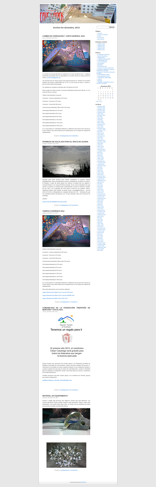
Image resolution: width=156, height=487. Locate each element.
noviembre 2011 (101, 211)
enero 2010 (100, 241)
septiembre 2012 (102, 198)
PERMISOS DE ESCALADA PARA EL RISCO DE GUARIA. (65, 142)
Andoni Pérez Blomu (102, 56)
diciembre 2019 (101, 124)
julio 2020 (100, 116)
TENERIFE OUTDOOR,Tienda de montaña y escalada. (105, 83)
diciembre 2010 (101, 228)
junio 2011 (100, 219)
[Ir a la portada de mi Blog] (78, 12)
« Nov (97, 101)
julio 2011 (100, 217)
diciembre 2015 (101, 149)
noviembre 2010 (101, 229)
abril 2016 (100, 145)
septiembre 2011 (102, 214)
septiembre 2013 (102, 180)
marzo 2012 (100, 205)
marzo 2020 (100, 121)
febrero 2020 (101, 122)
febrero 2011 (101, 225)
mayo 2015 (100, 153)
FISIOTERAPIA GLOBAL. (104, 74)
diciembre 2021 (101, 112)
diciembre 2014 (101, 161)
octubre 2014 (101, 164)
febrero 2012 (101, 207)
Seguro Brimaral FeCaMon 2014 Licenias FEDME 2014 (58, 295)
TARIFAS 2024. (101, 46)
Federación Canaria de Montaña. (106, 68)
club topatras (101, 63)
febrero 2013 (101, 191)
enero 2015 (100, 159)
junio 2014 (100, 168)
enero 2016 (100, 147)
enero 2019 (100, 127)
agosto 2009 (101, 248)
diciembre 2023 (101, 109)
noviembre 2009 (101, 244)
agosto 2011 (101, 216)
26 (105, 97)
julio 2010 (100, 234)
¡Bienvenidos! (101, 39)
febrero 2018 (101, 133)
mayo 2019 (100, 125)
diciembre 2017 (101, 136)
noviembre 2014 (101, 162)
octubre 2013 (101, 179)
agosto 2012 (101, 199)
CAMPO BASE (101, 57)
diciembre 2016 (101, 140)
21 (110, 95)
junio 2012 (100, 201)
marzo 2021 (100, 113)
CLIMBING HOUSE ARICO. (104, 59)
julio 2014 (100, 167)
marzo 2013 (100, 189)
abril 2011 (100, 222)
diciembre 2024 (101, 107)
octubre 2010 (101, 231)
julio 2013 (100, 183)
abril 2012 (100, 204)
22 (112, 95)
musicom (100, 79)
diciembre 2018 (101, 128)
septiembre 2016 (102, 142)
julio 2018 (100, 131)
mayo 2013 (100, 186)
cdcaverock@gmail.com (54, 77)
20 (108, 95)
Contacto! (100, 33)
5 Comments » (74, 470)
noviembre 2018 (101, 130)
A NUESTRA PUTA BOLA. (103, 54)
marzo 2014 (100, 171)
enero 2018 (100, 134)
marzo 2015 (100, 156)
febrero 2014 (101, 173)
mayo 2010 (100, 237)
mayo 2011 (100, 220)
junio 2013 (100, 185)
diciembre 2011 (101, 210)
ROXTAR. (100, 80)
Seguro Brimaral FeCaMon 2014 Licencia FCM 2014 (57, 292)
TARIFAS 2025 (101, 45)
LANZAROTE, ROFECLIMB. (104, 77)
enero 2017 (100, 139)
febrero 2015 (101, 158)
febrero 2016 (101, 146)
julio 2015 (100, 152)
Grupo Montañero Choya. (104, 76)
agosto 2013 (101, 182)
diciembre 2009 (101, 243)
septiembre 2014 (102, 165)
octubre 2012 (101, 196)
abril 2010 (100, 238)
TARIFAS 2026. (101, 43)
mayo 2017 (100, 137)
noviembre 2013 (101, 177)
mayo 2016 (100, 143)
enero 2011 (100, 226)
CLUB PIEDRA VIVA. (103, 60)
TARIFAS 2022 (101, 49)
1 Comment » (74, 302)
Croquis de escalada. (103, 34)
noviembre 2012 (101, 195)
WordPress (83, 482)
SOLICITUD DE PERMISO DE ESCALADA (54, 202)
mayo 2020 (100, 118)
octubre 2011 (101, 213)
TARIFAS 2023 (101, 48)
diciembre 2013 (101, 176)
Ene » (100, 101)
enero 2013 (100, 192)
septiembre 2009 (102, 247)
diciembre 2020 (101, 115)
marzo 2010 (100, 240)
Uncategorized (64, 136)
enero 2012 (100, 208)
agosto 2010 (101, 232)
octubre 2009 (101, 245)
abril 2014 (100, 170)
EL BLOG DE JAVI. (102, 66)
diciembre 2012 (101, 194)
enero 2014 (100, 174)
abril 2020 (100, 119)
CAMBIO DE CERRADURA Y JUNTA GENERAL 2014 (63, 36)
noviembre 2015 (101, 150)
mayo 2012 (100, 202)
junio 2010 (100, 235)
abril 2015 (100, 155)
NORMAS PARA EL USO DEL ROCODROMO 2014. (57, 380)
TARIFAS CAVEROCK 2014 (53, 211)
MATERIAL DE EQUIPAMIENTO (55, 396)
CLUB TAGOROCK (102, 62)
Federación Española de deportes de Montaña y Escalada (105, 70)
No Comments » (74, 136)
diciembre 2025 (101, 106)
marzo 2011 (100, 223)
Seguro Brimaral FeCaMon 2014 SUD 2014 (55, 298)
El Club (99, 36)
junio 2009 (100, 250)
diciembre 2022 (101, 110)
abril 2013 (100, 188)
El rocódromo (101, 37)
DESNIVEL (100, 65)
